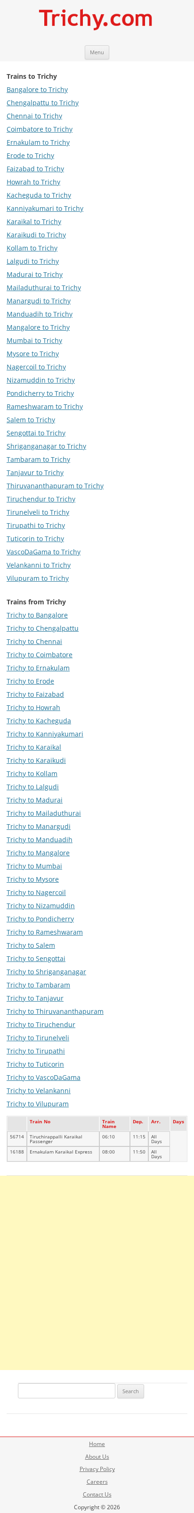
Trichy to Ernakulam (38, 667)
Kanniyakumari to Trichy (45, 208)
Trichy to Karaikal (34, 747)
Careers (97, 1482)
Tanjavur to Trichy (35, 472)
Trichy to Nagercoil (36, 892)
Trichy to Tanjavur (35, 998)
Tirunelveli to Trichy (38, 512)
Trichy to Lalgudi (33, 786)
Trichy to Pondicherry (40, 918)
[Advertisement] (97, 1273)
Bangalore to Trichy (37, 89)
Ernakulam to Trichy (38, 142)
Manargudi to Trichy (39, 300)
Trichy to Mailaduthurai (44, 813)
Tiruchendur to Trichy (41, 498)
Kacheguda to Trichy (39, 195)
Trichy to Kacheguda (39, 720)
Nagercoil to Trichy (36, 366)
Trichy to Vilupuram (38, 1103)
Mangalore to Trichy (38, 327)
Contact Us (97, 1494)
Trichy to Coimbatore (40, 654)
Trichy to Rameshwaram (45, 932)
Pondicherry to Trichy (40, 393)
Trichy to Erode (30, 681)
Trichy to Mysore (33, 879)
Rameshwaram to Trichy (45, 406)
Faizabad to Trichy (35, 168)
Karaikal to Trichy (34, 221)
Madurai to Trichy (35, 274)
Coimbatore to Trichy (40, 129)
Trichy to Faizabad (35, 694)
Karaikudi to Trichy (36, 234)
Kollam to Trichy (32, 247)
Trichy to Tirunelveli (38, 1037)
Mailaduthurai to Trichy (44, 287)
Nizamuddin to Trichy (41, 380)
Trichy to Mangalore (38, 852)
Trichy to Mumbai (34, 865)
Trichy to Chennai (34, 641)
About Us (97, 1457)
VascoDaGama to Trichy (44, 551)
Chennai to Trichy (34, 115)
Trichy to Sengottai (36, 958)
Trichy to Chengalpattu (43, 628)
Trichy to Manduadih (40, 839)
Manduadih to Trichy (40, 313)
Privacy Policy (97, 1469)
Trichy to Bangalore (37, 614)
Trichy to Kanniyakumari (45, 733)
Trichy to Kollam (32, 773)
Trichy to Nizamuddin (41, 905)
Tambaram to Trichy (38, 459)
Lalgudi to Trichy (33, 261)
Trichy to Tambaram (38, 984)
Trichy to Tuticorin (35, 1064)
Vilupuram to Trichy (38, 578)
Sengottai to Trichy (36, 432)
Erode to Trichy (30, 155)
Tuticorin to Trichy (35, 538)
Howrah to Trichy (33, 181)
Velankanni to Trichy (39, 564)
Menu (97, 52)
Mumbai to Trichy (34, 340)
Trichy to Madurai (35, 799)
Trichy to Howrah (33, 707)
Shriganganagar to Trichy (46, 446)
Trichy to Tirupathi (36, 1050)
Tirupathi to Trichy (36, 525)
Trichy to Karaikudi (36, 760)
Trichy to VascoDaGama (44, 1077)
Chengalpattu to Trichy (43, 102)
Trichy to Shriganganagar (46, 971)
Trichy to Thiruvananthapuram (55, 1011)
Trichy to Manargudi (39, 826)
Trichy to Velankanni (39, 1090)
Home (97, 1444)
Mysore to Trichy (33, 353)
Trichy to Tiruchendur (41, 1024)
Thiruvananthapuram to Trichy (55, 485)
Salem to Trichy (31, 419)
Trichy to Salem (31, 945)
